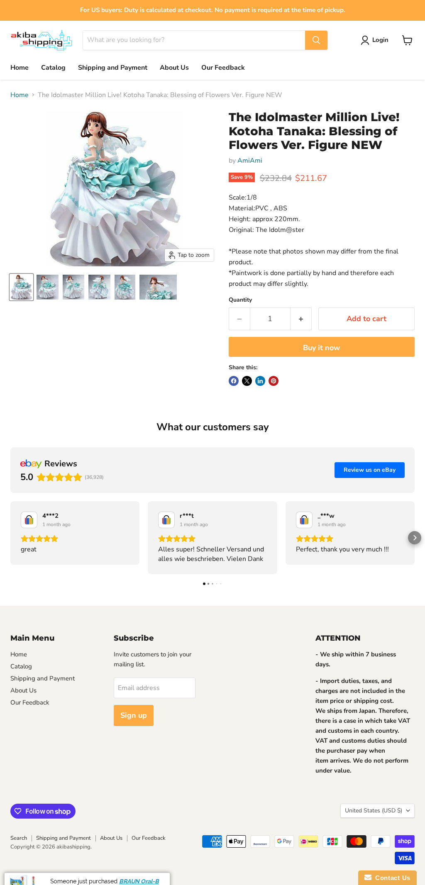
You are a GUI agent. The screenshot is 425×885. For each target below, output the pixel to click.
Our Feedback (223, 67)
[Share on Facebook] (234, 381)
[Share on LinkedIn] (260, 381)
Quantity (240, 300)
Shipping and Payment (112, 67)
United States (373, 810)
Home (19, 67)
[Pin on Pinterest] (273, 381)
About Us (174, 67)
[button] (10, 537)
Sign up (133, 715)
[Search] (316, 40)
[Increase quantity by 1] (301, 318)
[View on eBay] (29, 520)
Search (18, 838)
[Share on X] (247, 381)
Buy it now (321, 348)
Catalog (53, 67)
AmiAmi (249, 160)
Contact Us (390, 877)
